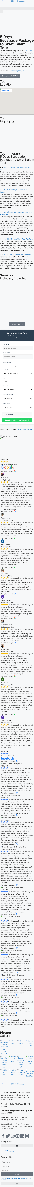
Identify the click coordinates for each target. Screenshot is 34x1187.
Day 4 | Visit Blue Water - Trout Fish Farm (18, 239)
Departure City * (7, 362)
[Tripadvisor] (27, 1136)
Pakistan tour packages (25, 429)
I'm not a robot (9, 414)
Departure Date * (8, 394)
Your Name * (6, 344)
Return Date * (7, 403)
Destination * (7, 386)
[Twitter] (8, 1136)
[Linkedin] (22, 1136)
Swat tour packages (17, 71)
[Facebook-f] (3, 1136)
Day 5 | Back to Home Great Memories (17, 255)
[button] (17, 8)
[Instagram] (12, 1136)
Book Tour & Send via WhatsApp (16, 420)
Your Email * (6, 353)
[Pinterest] (17, 1136)
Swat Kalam (28, 51)
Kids (4, 378)
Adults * (5, 370)
